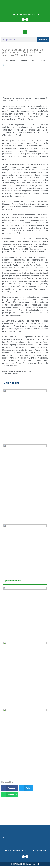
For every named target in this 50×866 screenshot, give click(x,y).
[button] (25, 32)
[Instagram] (26, 19)
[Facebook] (23, 19)
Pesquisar (43, 40)
